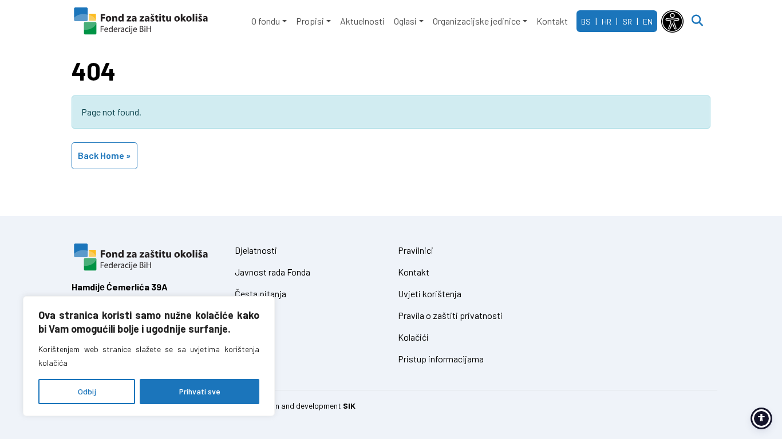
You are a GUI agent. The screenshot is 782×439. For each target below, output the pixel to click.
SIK (349, 405)
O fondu (265, 20)
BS (586, 21)
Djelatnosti (256, 250)
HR (606, 21)
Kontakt (552, 20)
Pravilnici (415, 250)
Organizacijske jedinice (476, 20)
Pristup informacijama (441, 358)
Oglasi (405, 20)
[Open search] (697, 21)
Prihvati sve (199, 391)
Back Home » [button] (104, 155)
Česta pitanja (260, 293)
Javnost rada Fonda (272, 271)
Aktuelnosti (362, 20)
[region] (149, 356)
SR (627, 21)
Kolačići (413, 337)
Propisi (310, 20)
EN (648, 21)
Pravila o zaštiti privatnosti (450, 315)
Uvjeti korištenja (429, 293)
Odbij (87, 391)
